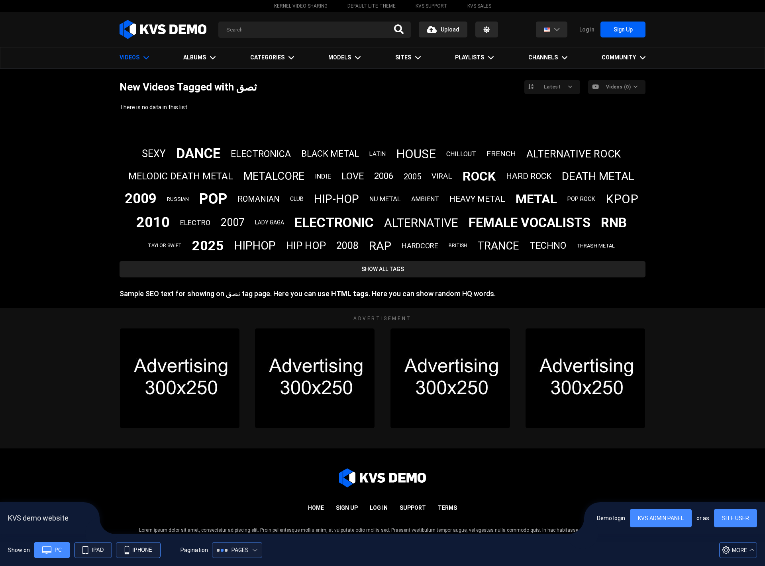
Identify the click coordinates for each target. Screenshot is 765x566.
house (416, 154)
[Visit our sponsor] (179, 378)
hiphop (255, 245)
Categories (267, 57)
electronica (261, 154)
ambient (425, 199)
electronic (334, 222)
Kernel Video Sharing (301, 6)
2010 (153, 222)
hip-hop (336, 199)
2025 (208, 246)
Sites (403, 57)
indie (323, 176)
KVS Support (431, 6)
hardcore (420, 246)
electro (195, 222)
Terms (447, 508)
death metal (598, 176)
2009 (141, 199)
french (501, 153)
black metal (330, 154)
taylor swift (165, 245)
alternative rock (573, 154)
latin (377, 153)
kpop (622, 199)
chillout (461, 154)
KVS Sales (479, 6)
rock (479, 176)
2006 (383, 176)
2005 (412, 176)
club (297, 199)
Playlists (469, 57)
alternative (421, 223)
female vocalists (529, 222)
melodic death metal (180, 176)
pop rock (581, 198)
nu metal (385, 199)
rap (380, 246)
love (352, 176)
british (458, 245)
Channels (543, 57)
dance (198, 153)
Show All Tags (382, 269)
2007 (233, 222)
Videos (129, 57)
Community (619, 57)
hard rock (528, 176)
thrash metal (596, 246)
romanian (258, 199)
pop (213, 199)
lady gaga (269, 222)
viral (442, 176)
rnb (614, 222)
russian (178, 199)
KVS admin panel (661, 518)
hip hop (306, 246)
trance (498, 245)
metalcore (273, 176)
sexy (154, 153)
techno (548, 245)
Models (339, 57)
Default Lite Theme (371, 6)
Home (316, 508)
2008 (347, 246)
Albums (194, 57)
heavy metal (477, 199)
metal (536, 198)
